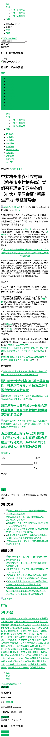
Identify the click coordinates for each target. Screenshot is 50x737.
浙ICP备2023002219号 (12, 684)
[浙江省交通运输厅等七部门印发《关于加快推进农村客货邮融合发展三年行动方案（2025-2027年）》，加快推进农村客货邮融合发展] (25, 423)
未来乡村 (45, 625)
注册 (8, 33)
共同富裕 (20, 649)
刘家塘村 (25, 646)
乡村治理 (12, 661)
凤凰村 (9, 646)
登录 (8, 30)
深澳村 (37, 640)
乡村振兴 (16, 207)
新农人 (9, 324)
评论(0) (18, 210)
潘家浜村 (36, 661)
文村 (3, 664)
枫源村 (31, 652)
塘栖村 (24, 640)
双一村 (24, 664)
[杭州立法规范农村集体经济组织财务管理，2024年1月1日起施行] (27, 512)
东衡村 (24, 631)
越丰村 (17, 652)
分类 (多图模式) (18, 10)
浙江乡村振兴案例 (31, 618)
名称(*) (36, 458)
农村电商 (9, 329)
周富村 (4, 668)
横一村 (27, 634)
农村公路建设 (40, 649)
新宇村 (31, 631)
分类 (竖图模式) (18, 13)
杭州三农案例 (16, 628)
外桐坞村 (14, 655)
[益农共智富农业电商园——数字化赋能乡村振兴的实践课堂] (27, 558)
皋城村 (44, 664)
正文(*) (4, 474)
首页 (8, 4)
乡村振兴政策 (24, 622)
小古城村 (27, 625)
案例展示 (10, 103)
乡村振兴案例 (7, 622)
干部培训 (5, 625)
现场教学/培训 (12, 96)
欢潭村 (44, 652)
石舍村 (26, 668)
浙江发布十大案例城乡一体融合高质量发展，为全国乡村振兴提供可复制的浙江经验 (24, 410)
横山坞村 (5, 655)
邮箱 (35, 463)
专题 (8, 679)
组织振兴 (10, 93)
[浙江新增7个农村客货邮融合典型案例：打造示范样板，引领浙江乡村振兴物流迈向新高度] (25, 373)
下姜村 (15, 637)
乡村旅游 (35, 622)
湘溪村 (44, 661)
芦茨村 (33, 668)
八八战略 (18, 658)
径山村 (19, 625)
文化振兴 (10, 87)
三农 (16, 345)
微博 (3, 73)
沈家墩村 (10, 664)
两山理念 (12, 649)
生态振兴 (10, 90)
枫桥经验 (5, 628)
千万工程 (18, 618)
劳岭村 (44, 640)
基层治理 (8, 631)
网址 (35, 468)
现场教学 (44, 618)
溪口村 (41, 655)
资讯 (3, 618)
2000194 (9, 702)
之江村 (26, 658)
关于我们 (10, 109)
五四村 (37, 631)
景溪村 (31, 664)
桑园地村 (16, 631)
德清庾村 (20, 661)
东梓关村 (8, 637)
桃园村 (35, 655)
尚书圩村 (40, 668)
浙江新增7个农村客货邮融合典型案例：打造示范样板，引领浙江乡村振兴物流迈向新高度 (25, 385)
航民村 (20, 634)
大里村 (28, 655)
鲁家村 (34, 628)
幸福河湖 (42, 643)
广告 (4, 605)
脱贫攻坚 (12, 634)
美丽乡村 (29, 649)
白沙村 (28, 661)
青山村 (33, 634)
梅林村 (13, 625)
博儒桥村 (34, 646)
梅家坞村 (18, 668)
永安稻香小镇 (42, 658)
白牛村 (37, 664)
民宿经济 (38, 637)
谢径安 (4, 661)
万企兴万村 (23, 643)
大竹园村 (5, 643)
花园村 (37, 652)
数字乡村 (44, 622)
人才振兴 (10, 84)
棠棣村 (41, 646)
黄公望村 (16, 646)
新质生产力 (27, 229)
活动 (6, 634)
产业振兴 (10, 81)
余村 (16, 622)
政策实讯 (10, 106)
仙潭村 (33, 658)
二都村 (17, 664)
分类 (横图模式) (18, 16)
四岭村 (11, 668)
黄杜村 (31, 640)
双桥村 (22, 637)
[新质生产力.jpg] (25, 256)
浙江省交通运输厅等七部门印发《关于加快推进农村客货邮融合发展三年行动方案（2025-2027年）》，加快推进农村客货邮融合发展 (27, 591)
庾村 (12, 652)
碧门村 (21, 655)
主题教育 (33, 643)
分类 (8, 7)
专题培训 (10, 99)
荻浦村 (40, 634)
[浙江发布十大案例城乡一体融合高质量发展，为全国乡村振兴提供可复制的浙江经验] (25, 397)
